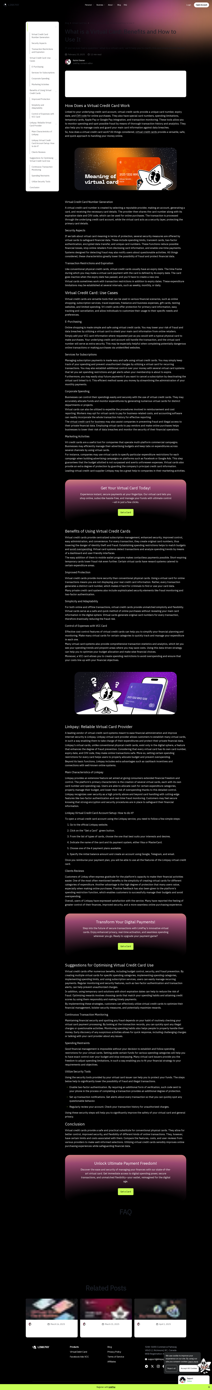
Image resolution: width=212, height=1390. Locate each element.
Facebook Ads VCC (79, 1356)
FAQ (125, 5)
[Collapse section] (55, 27)
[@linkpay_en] (146, 1366)
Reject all (171, 1368)
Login (188, 5)
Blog (119, 5)
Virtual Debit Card (78, 1352)
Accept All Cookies (189, 1368)
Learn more (193, 1361)
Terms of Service (115, 1356)
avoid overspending (81, 549)
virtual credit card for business (87, 421)
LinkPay (112, 1387)
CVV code (81, 115)
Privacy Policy (114, 1352)
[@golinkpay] (152, 1366)
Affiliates (111, 1361)
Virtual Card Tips (79, 23)
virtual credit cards (146, 132)
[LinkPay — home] (11, 5)
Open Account (201, 5)
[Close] (209, 1387)
